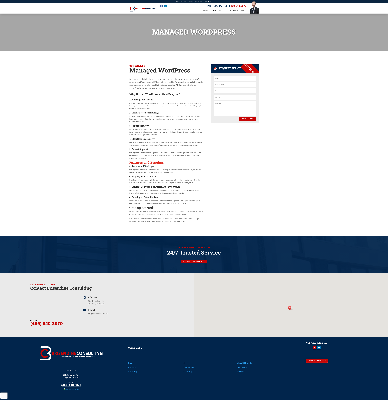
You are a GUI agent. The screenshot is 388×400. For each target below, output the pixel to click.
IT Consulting (187, 372)
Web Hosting (132, 372)
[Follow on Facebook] (161, 6)
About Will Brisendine (244, 363)
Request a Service (247, 119)
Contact (243, 11)
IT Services (204, 11)
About (235, 11)
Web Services (218, 11)
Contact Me (241, 372)
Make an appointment (318, 361)
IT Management (188, 367)
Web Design (132, 367)
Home (130, 363)
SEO (229, 11)
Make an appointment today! (194, 261)
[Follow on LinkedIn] (165, 6)
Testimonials (242, 367)
